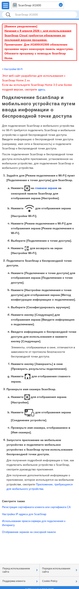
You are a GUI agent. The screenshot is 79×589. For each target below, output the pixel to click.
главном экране (46, 188)
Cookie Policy (49, 581)
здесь (41, 89)
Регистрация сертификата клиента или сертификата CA (36, 507)
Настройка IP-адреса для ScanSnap (24, 514)
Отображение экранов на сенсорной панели (29, 532)
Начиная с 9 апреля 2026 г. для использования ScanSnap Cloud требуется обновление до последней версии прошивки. (37, 35)
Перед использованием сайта (16, 570)
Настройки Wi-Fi (13, 69)
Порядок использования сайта (56, 570)
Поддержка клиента (13, 581)
